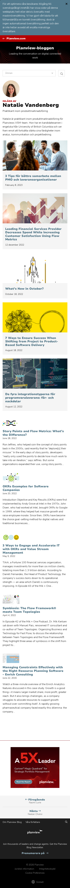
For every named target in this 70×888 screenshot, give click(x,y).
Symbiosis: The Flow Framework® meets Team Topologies (29, 610)
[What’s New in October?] (35, 268)
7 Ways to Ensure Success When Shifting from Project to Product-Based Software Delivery (31, 341)
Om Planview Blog (12, 822)
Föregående (36, 801)
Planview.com (16, 38)
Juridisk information (24, 868)
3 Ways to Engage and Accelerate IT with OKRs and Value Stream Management (31, 549)
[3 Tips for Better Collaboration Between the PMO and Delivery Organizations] (35, 155)
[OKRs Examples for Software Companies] (11, 477)
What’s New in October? (24, 289)
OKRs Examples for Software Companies (26, 488)
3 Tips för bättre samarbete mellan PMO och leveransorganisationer (33, 177)
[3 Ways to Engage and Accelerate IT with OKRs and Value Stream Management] (11, 536)
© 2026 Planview (35, 864)
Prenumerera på (35, 853)
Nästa (35, 812)
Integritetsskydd (47, 868)
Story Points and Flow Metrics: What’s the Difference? (33, 433)
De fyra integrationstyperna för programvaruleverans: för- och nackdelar (30, 397)
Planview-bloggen (35, 48)
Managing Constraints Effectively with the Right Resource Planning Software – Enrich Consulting (33, 671)
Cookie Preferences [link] (35, 872)
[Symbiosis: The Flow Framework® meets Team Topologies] (11, 599)
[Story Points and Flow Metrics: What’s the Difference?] (11, 422)
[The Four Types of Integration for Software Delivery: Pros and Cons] (35, 374)
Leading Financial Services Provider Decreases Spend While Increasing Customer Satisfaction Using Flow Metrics (33, 234)
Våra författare (33, 822)
